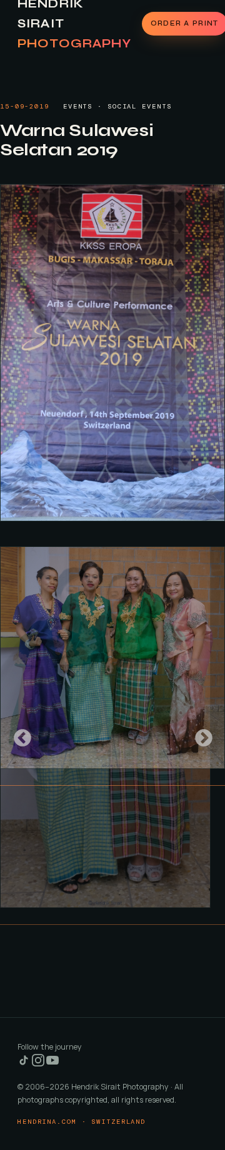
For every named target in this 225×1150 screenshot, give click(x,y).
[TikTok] (25, 1063)
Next (200, 734)
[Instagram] (39, 1063)
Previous (18, 734)
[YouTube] (52, 1063)
